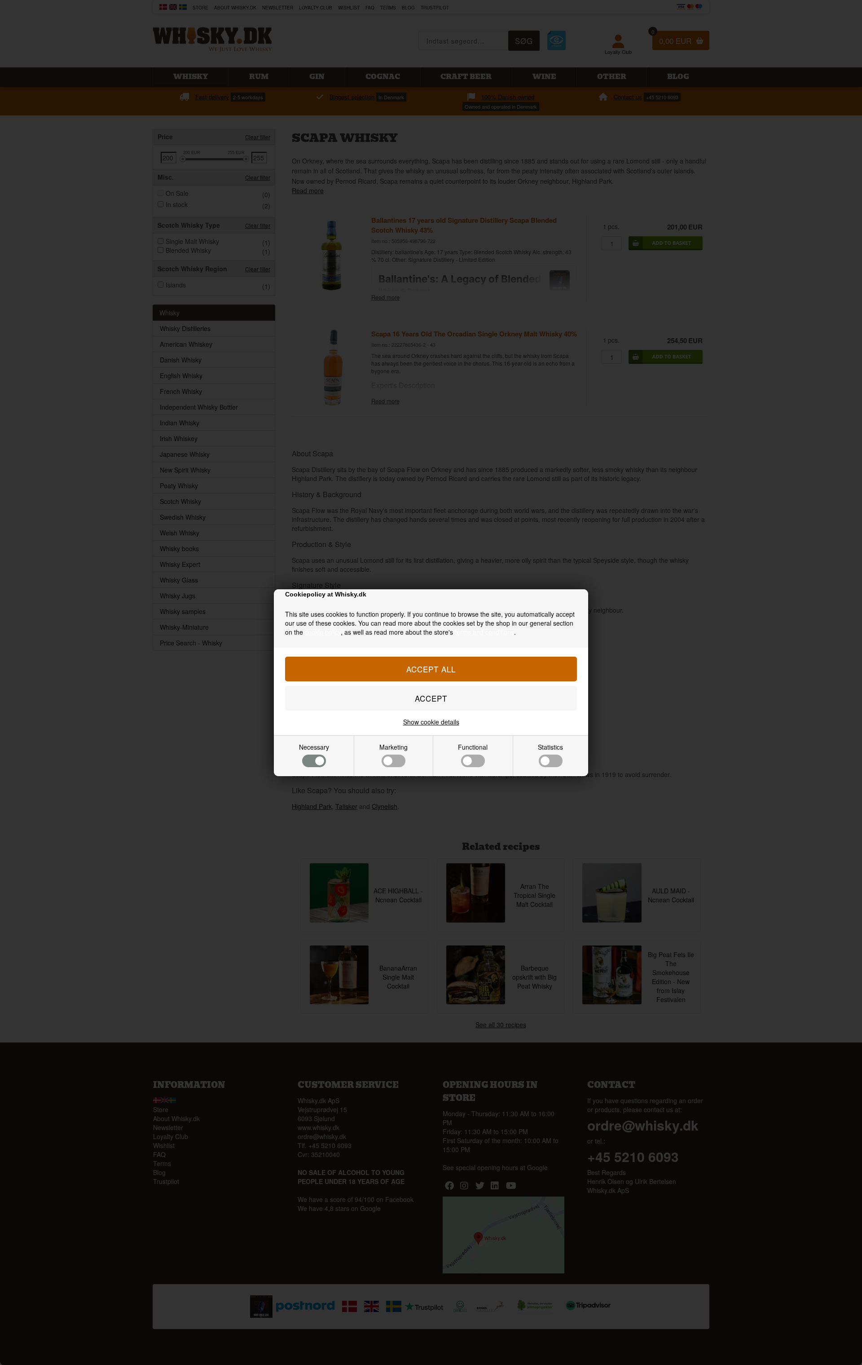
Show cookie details (431, 721)
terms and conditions (484, 631)
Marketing (393, 746)
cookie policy (323, 631)
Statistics (550, 746)
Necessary (314, 746)
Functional (473, 746)
